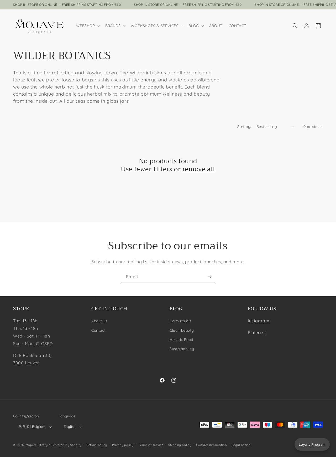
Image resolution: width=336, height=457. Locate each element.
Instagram (258, 320)
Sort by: (244, 126)
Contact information (211, 445)
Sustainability (182, 348)
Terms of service (150, 445)
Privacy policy (123, 445)
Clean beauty (182, 330)
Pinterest (257, 332)
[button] (87, 25)
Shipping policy (179, 445)
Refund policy (96, 445)
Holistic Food (181, 339)
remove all (198, 169)
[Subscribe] (209, 277)
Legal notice (241, 445)
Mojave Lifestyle (38, 445)
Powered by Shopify (66, 445)
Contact (98, 330)
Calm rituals (180, 321)
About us (99, 321)
